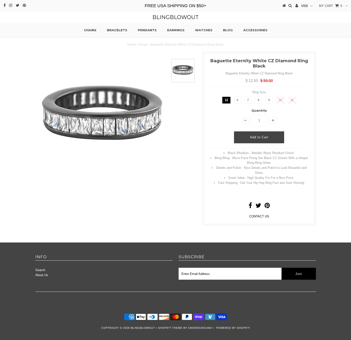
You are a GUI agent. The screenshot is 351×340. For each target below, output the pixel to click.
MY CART (330, 6)
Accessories (255, 30)
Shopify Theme (170, 327)
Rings (143, 44)
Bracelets (117, 30)
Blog (228, 30)
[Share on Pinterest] (267, 206)
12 (226, 100)
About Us (41, 275)
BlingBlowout (175, 17)
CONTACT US (259, 216)
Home (131, 44)
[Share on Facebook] (250, 206)
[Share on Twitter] (258, 206)
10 (280, 100)
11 (292, 100)
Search (40, 270)
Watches (204, 30)
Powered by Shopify (233, 327)
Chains (90, 30)
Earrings (176, 30)
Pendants (147, 30)
